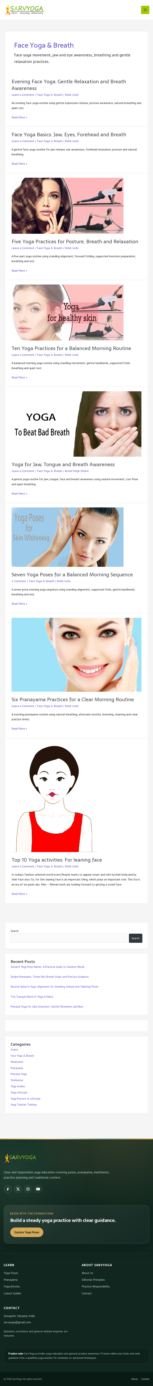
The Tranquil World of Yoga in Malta (32, 996)
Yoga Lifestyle (19, 1092)
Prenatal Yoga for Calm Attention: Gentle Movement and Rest (47, 1006)
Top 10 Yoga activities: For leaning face (57, 860)
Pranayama (17, 1068)
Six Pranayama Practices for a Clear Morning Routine (73, 699)
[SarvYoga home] (20, 1158)
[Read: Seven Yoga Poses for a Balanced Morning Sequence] (68, 537)
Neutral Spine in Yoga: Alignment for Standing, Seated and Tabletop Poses (55, 986)
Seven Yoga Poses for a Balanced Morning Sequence (72, 574)
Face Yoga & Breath (49, 95)
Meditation (17, 1062)
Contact (87, 1293)
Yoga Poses (11, 1273)
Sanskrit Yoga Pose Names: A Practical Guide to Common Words (48, 967)
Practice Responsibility (96, 1286)
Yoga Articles (12, 1286)
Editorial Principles (93, 1279)
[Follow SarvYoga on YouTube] (38, 1189)
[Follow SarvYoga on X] (18, 1189)
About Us (87, 1273)
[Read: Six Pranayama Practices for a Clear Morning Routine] (76, 654)
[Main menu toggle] (145, 10)
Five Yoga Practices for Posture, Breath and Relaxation (75, 241)
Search (15, 931)
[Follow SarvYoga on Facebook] (8, 1189)
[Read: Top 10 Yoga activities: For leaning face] (55, 797)
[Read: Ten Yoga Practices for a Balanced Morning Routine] (68, 312)
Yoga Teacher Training (24, 1104)
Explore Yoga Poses (26, 1232)
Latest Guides (12, 1293)
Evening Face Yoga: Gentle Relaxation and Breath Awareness (69, 84)
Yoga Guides (18, 1086)
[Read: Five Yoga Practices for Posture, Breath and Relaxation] (68, 205)
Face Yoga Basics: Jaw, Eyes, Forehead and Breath (69, 134)
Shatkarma (17, 1080)
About (134, 1379)
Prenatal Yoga (19, 1074)
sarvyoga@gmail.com (17, 1322)
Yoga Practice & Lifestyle (25, 1098)
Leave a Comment (23, 95)
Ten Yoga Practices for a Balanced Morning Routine (71, 348)
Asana (14, 1049)
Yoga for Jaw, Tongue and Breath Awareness (63, 464)
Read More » (19, 117)
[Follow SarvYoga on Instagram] (28, 1189)
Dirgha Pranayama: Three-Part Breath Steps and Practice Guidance (50, 976)
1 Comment (19, 581)
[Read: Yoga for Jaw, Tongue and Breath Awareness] (76, 423)
